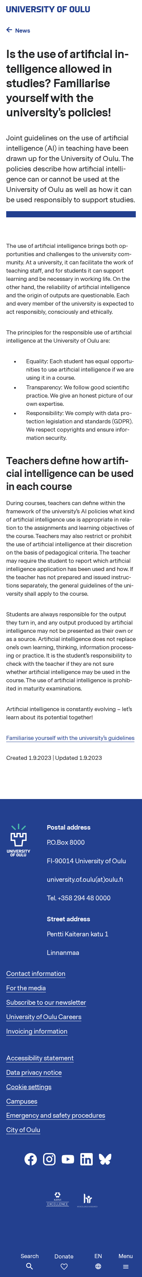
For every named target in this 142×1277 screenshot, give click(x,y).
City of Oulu (23, 1130)
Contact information (35, 973)
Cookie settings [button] (28, 1087)
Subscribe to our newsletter (46, 1002)
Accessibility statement (40, 1058)
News (22, 31)
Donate (63, 1257)
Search (30, 1256)
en (104, 1265)
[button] (125, 1261)
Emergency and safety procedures (55, 1115)
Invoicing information (37, 1031)
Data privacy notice (34, 1072)
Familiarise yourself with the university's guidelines (70, 738)
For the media (26, 988)
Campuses (21, 1101)
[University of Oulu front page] (64, 7)
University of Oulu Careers (43, 1017)
